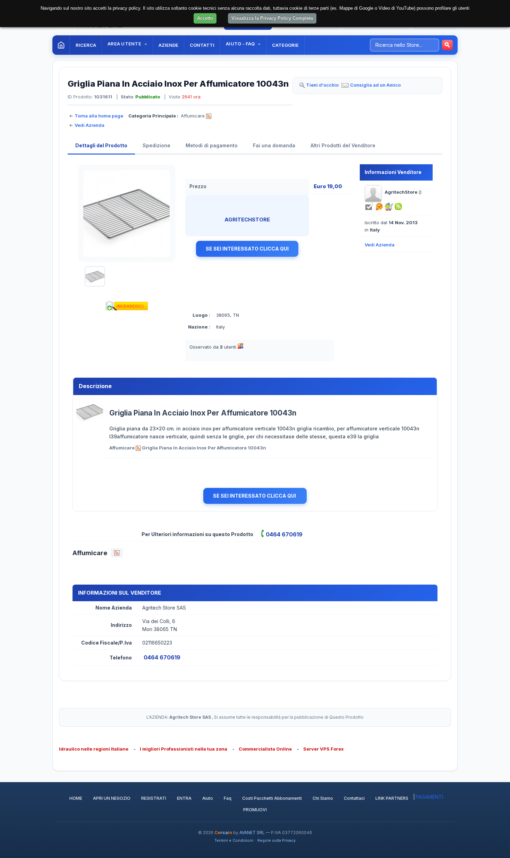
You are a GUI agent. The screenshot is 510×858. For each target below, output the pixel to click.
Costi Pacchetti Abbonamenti (272, 798)
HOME (75, 798)
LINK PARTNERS (391, 798)
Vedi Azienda (89, 125)
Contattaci (354, 798)
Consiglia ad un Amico (375, 85)
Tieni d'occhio (322, 85)
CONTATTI (202, 45)
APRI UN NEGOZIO (111, 798)
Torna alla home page (99, 116)
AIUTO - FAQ (241, 43)
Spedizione (156, 145)
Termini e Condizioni (233, 840)
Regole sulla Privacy (276, 840)
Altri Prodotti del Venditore (343, 145)
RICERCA (86, 45)
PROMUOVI (255, 809)
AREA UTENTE (125, 43)
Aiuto (207, 798)
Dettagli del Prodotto (101, 145)
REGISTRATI (153, 798)
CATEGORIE (285, 45)
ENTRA (184, 798)
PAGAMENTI (429, 797)
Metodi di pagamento (212, 145)
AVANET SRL (252, 832)
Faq (227, 798)
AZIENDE (168, 45)
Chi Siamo (323, 798)
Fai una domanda (274, 145)
